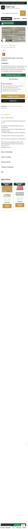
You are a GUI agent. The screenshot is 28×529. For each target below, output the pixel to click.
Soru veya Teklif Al (13, 79)
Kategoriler (8, 527)
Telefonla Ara (13, 100)
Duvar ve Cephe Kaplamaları (8, 47)
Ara (23, 13)
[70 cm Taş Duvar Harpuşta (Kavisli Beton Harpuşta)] (20, 187)
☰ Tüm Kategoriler (6, 18)
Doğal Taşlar (17, 18)
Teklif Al (24, 527)
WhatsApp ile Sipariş (6, 184)
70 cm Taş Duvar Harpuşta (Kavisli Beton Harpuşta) (20, 194)
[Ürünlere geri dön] (4, 50)
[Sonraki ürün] (5, 50)
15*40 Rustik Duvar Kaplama (7, 195)
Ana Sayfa (3, 45)
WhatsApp (18, 527)
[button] (26, 444)
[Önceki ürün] (2, 50)
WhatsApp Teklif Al (7, 206)
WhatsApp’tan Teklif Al (13, 96)
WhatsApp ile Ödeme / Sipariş (13, 75)
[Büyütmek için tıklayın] (4, 40)
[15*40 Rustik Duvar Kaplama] (7, 188)
